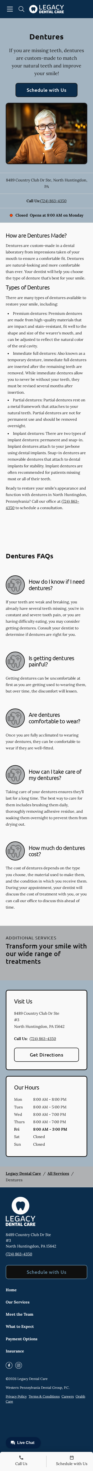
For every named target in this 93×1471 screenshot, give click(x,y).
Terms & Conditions (44, 1396)
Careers (68, 1396)
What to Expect (20, 1326)
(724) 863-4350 (53, 200)
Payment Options (21, 1338)
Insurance (15, 1351)
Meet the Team (19, 1314)
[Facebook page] (9, 1365)
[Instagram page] (18, 1365)
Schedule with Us (47, 90)
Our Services (18, 1302)
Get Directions (46, 1054)
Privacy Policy (16, 1396)
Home (11, 1289)
